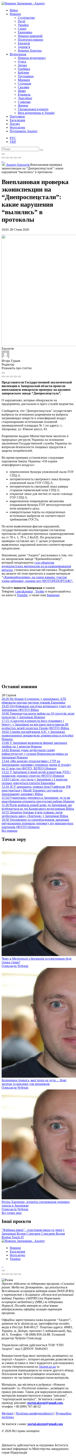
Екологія (24, 43)
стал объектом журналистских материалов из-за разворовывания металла (36, 566)
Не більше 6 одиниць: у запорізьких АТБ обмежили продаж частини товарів (34, 700)
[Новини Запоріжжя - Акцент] (23, 3)
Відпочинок (18, 54)
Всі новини (9, 830)
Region (7, 1237)
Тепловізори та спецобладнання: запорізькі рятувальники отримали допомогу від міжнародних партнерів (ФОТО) (37, 823)
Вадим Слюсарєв (29, 1233)
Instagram (53, 595)
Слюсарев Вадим (53, 1233)
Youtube (22, 595)
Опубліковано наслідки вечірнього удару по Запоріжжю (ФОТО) (36, 708)
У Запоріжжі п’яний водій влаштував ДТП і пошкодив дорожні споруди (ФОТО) (36, 773)
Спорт (22, 28)
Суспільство (26, 17)
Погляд (15, 124)
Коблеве (23, 72)
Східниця (24, 83)
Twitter (39, 591)
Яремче (23, 105)
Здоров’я (24, 47)
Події (21, 21)
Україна (23, 25)
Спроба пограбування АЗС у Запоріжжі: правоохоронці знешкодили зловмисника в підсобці (37, 735)
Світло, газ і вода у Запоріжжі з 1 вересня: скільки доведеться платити (35, 781)
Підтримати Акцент (23, 131)
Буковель (24, 94)
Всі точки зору (12, 1213)
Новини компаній (30, 36)
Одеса (22, 61)
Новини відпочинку (32, 58)
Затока (22, 65)
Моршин (24, 80)
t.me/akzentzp (24, 591)
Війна (14, 10)
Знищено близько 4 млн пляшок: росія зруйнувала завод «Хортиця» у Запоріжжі (35, 814)
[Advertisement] (38, 640)
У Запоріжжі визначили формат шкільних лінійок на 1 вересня (34, 744)
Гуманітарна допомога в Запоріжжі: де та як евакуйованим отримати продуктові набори (38, 799)
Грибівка (24, 69)
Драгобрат (25, 98)
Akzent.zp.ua (47, 1366)
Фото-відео (17, 127)
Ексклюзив (17, 120)
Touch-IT (18, 1237)
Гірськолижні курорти (33, 109)
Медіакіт (8, 1413)
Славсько (24, 102)
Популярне (17, 116)
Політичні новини (30, 39)
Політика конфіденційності (35, 1413)
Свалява (23, 87)
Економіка (25, 32)
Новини (15, 14)
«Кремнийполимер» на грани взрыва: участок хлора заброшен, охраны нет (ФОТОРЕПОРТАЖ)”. (37, 579)
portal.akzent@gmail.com (45, 1403)
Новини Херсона (30, 50)
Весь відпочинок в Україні (36, 113)
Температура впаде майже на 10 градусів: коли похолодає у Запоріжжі (38, 715)
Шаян (22, 91)
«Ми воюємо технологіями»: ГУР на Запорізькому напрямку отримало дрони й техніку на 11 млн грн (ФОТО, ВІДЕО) (36, 764)
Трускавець (26, 76)
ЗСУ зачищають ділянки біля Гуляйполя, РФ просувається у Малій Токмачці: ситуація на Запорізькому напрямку (36, 790)
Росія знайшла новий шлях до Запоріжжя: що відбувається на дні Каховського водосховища (38, 806)
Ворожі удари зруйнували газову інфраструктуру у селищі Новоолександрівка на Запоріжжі (35, 753)
